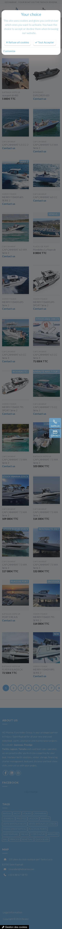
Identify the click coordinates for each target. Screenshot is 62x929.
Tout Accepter (45, 42)
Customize (9, 51)
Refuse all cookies (18, 42)
